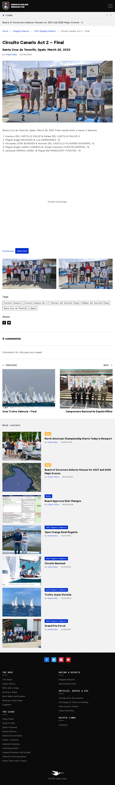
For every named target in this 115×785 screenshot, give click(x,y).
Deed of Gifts (8, 723)
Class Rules (8, 719)
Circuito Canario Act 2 (35, 303)
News (48, 434)
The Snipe (7, 679)
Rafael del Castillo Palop (96, 303)
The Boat (7, 672)
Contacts (63, 725)
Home (5, 31)
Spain (33, 308)
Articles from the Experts (71, 698)
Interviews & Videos (68, 706)
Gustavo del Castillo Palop (65, 303)
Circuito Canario (12, 303)
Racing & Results (69, 672)
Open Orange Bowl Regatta (61, 532)
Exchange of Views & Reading (73, 702)
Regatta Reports (21, 31)
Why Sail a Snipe (10, 688)
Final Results (8, 251)
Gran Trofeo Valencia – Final (19, 411)
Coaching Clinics (10, 748)
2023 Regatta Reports (45, 31)
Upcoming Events (67, 683)
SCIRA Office (53, 477)
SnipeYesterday (66, 710)
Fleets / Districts (10, 739)
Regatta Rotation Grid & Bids (16, 752)
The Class (8, 711)
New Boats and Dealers (13, 696)
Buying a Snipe (9, 692)
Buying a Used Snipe (12, 700)
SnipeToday (11, 54)
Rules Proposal (9, 727)
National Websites (11, 744)
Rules (48, 496)
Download (22, 251)
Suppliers (6, 704)
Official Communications (14, 756)
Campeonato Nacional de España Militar (89, 411)
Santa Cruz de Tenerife (15, 308)
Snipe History (8, 683)
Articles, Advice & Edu (73, 691)
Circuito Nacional (55, 563)
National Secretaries (12, 735)
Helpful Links (67, 717)
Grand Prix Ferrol (55, 625)
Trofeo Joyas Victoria (58, 594)
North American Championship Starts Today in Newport (78, 438)
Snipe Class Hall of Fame (14, 760)
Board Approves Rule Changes (63, 500)
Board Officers (9, 731)
